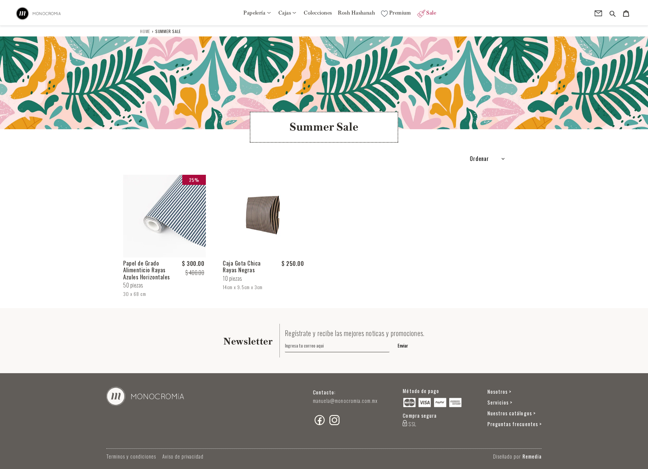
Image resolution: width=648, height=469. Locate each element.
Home (145, 31)
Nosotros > (499, 391)
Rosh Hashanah (356, 13)
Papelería (255, 13)
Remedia (532, 456)
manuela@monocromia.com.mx (345, 400)
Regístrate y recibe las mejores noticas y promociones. (355, 333)
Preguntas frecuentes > (514, 423)
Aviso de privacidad (183, 456)
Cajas (285, 13)
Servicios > (500, 402)
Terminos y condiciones (131, 456)
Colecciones (318, 13)
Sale (430, 13)
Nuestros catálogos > (511, 413)
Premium (399, 13)
